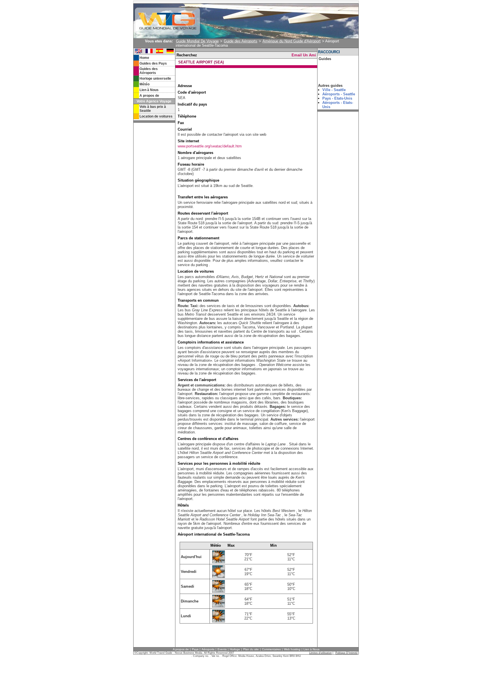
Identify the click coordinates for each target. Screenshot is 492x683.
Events (222, 649)
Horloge (235, 649)
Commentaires (271, 649)
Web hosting (292, 649)
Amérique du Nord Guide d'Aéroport (292, 41)
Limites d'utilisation (320, 652)
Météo (144, 84)
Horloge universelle (155, 79)
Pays (195, 649)
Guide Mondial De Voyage (197, 41)
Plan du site (251, 649)
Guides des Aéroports (149, 71)
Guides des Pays (153, 63)
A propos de (149, 96)
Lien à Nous (149, 90)
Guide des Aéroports (240, 41)
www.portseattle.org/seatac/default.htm (210, 146)
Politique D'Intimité (346, 652)
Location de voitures (156, 116)
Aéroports (208, 649)
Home (144, 58)
